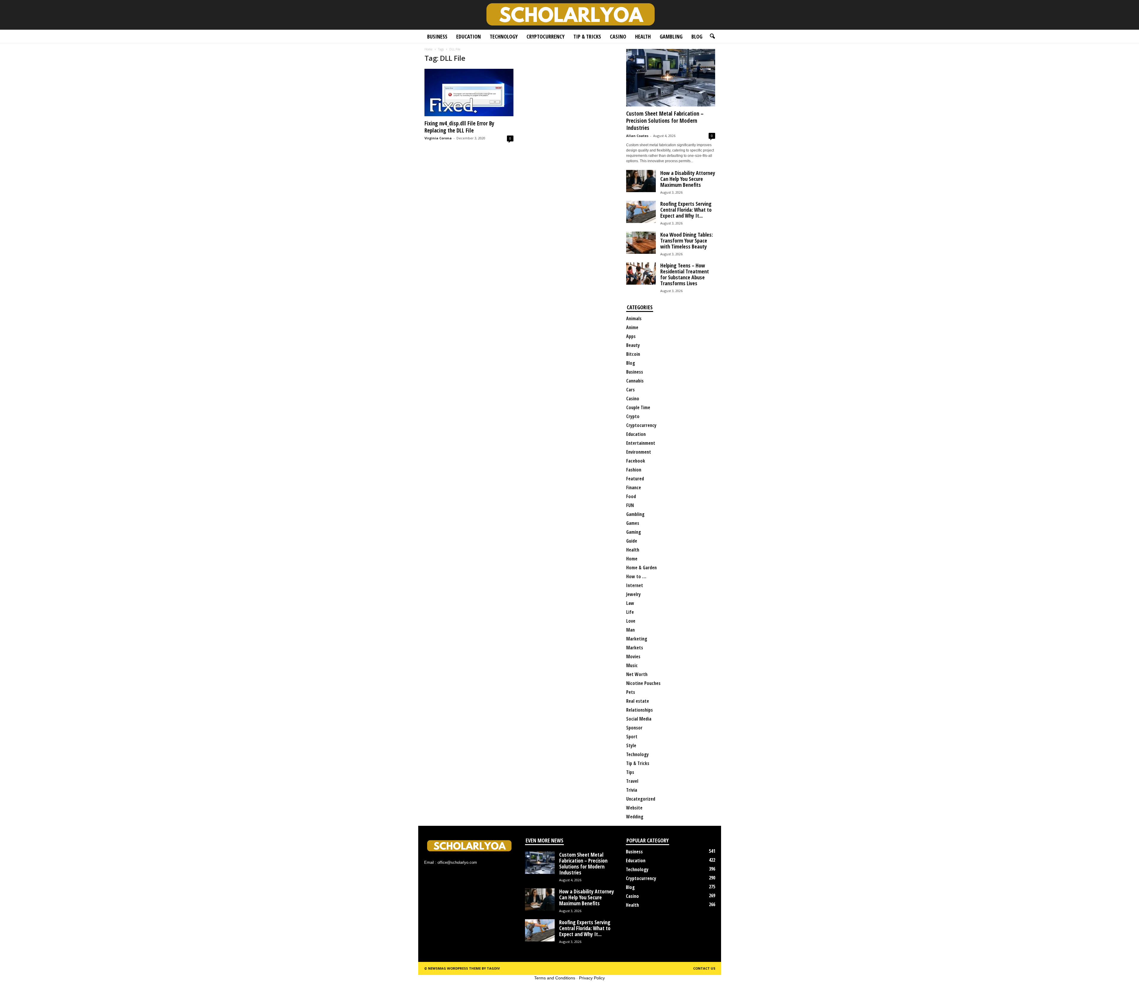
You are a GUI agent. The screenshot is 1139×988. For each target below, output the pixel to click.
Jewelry (633, 594)
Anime (632, 327)
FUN (630, 505)
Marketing (636, 638)
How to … (636, 576)
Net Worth (637, 674)
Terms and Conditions (554, 978)
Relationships (639, 710)
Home (428, 49)
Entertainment (640, 443)
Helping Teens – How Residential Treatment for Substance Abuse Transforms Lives (684, 274)
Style (631, 745)
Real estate (637, 701)
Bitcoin (633, 354)
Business (437, 36)
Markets (634, 647)
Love (630, 621)
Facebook (635, 461)
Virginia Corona (438, 138)
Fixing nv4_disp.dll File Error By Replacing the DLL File (459, 126)
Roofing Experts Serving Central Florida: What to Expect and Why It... (686, 209)
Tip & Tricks (587, 36)
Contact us (704, 968)
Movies (633, 656)
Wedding (634, 816)
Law (630, 603)
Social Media (638, 718)
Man (630, 630)
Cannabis (635, 380)
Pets (630, 692)
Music (632, 665)
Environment (638, 452)
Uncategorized (640, 799)
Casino (618, 36)
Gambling (671, 36)
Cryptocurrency (545, 36)
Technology (504, 36)
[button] (712, 36)
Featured (635, 478)
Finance (633, 487)
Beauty (633, 345)
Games (632, 523)
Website (634, 807)
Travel (632, 781)
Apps (631, 336)
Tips (630, 772)
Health (643, 36)
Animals (634, 318)
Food (631, 496)
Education (468, 36)
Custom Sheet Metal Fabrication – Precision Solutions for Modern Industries (665, 121)
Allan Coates (637, 135)
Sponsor (634, 727)
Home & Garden (641, 567)
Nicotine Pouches (643, 683)
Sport (631, 736)
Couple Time (638, 407)
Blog (696, 36)
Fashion (633, 469)
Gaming (633, 532)
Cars (630, 389)
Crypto (633, 416)
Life (630, 612)
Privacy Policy (592, 978)
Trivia (631, 790)
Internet (634, 585)
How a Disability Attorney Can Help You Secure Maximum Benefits (687, 178)
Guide (631, 541)
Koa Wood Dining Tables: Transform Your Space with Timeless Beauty (686, 240)
